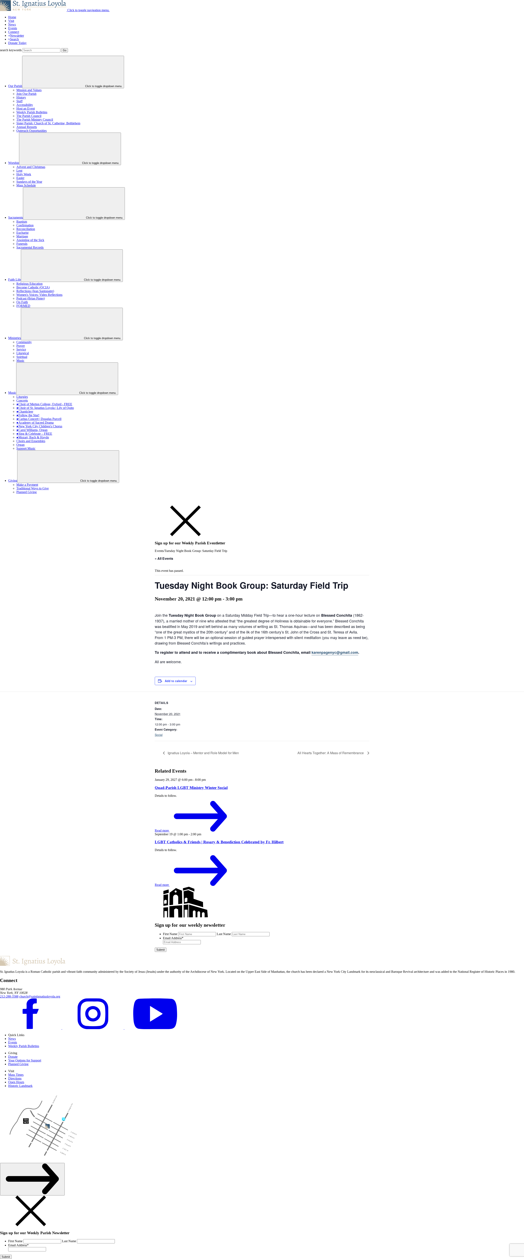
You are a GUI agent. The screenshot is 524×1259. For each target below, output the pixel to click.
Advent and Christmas (30, 167)
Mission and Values (29, 90)
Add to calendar (176, 681)
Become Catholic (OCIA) (33, 287)
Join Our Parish (26, 93)
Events (12, 28)
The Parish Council (28, 116)
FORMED (23, 306)
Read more (162, 830)
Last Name (224, 934)
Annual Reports (26, 127)
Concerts (22, 400)
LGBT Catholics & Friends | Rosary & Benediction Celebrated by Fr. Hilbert (219, 842)
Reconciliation (25, 229)
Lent (19, 170)
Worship (13, 163)
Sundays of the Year (29, 181)
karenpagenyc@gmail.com (335, 652)
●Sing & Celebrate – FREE (34, 433)
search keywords (11, 50)
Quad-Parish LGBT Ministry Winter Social (191, 788)
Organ (20, 444)
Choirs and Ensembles (30, 441)
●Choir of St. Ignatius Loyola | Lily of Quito (45, 408)
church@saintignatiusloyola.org (39, 996)
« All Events (164, 558)
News (12, 24)
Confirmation (25, 225)
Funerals (21, 243)
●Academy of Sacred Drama (35, 422)
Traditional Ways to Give (32, 488)
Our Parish (15, 86)
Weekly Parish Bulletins (31, 112)
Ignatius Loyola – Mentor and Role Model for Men (203, 752)
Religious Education (29, 283)
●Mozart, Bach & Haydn (32, 437)
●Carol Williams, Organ (31, 430)
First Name (170, 934)
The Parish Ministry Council (34, 119)
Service (21, 349)
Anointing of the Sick (30, 240)
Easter (20, 178)
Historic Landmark (20, 1086)
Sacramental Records (30, 247)
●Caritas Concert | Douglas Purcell (38, 419)
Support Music (25, 448)
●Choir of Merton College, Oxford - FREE (44, 404)
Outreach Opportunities (31, 130)
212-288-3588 (9, 996)
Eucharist (22, 232)
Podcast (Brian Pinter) (30, 298)
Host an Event (25, 108)
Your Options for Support (24, 1060)
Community (24, 342)
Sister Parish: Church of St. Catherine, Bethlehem (48, 123)
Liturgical (22, 353)
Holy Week (23, 174)
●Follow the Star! (27, 415)
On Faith (22, 302)
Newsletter (17, 35)
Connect (13, 32)
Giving (12, 480)
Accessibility (24, 105)
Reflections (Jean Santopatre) (35, 291)
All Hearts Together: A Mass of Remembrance (331, 752)
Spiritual (21, 357)
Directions (14, 1078)
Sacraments (15, 217)
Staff (19, 101)
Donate (13, 1056)
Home (12, 17)
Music (20, 360)
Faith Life (14, 279)
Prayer (20, 345)
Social (159, 735)
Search (14, 39)
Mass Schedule (26, 185)
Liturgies (22, 396)
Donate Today (17, 43)
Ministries (14, 338)
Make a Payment (27, 484)
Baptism (21, 221)
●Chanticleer (24, 411)
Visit (11, 21)
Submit (160, 949)
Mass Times (16, 1074)
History (21, 97)
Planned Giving (26, 492)
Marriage (22, 236)
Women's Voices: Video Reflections (39, 294)
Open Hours (16, 1082)
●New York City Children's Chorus (39, 426)
